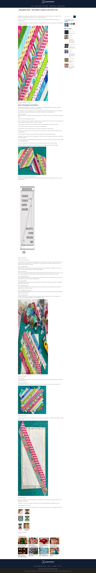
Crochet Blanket (52, 6)
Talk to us (59, 566)
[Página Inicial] (48, 2)
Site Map (49, 566)
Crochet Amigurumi (61, 6)
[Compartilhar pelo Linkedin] (65, 26)
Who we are (54, 566)
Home (32, 6)
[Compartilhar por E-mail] (67, 26)
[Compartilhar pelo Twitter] (70, 24)
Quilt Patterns (45, 6)
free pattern (29, 102)
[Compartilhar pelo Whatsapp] (72, 24)
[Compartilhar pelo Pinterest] (74, 24)
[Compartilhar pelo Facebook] (65, 24)
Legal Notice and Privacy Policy (40, 566)
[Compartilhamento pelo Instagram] (67, 24)
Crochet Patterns (38, 6)
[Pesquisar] (74, 17)
